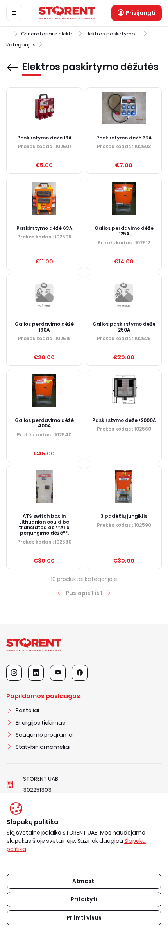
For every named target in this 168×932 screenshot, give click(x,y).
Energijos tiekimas (40, 723)
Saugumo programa (44, 735)
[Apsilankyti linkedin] (36, 673)
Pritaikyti (84, 899)
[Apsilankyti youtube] (58, 673)
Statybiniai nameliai (43, 747)
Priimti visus (84, 917)
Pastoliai (27, 710)
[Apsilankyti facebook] (80, 673)
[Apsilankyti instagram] (14, 673)
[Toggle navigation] (14, 13)
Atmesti (84, 881)
